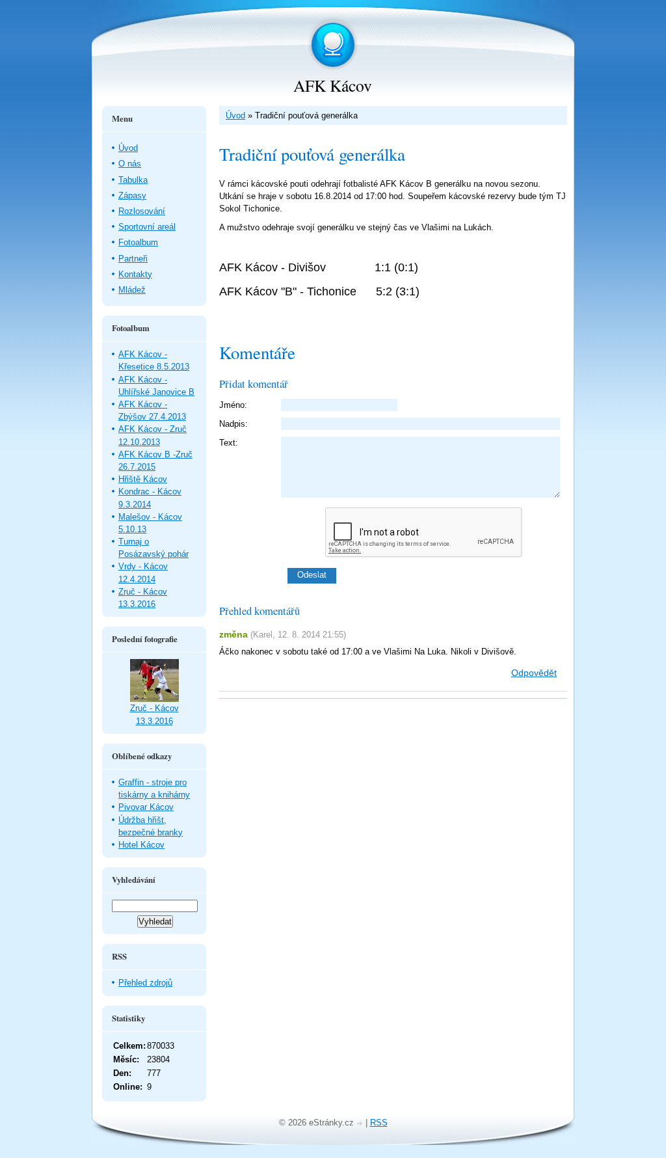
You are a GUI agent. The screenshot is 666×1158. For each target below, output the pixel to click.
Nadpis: (233, 424)
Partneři (133, 258)
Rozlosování (141, 211)
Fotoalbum (138, 242)
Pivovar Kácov (146, 807)
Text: (228, 443)
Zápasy (132, 195)
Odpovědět (534, 672)
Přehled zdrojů (145, 983)
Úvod (235, 115)
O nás (129, 163)
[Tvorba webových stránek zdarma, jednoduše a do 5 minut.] (361, 1124)
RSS (379, 1122)
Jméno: (233, 405)
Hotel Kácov (141, 845)
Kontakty (135, 274)
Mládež (132, 290)
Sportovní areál (147, 227)
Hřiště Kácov (142, 479)
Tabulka (133, 180)
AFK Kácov (332, 85)
